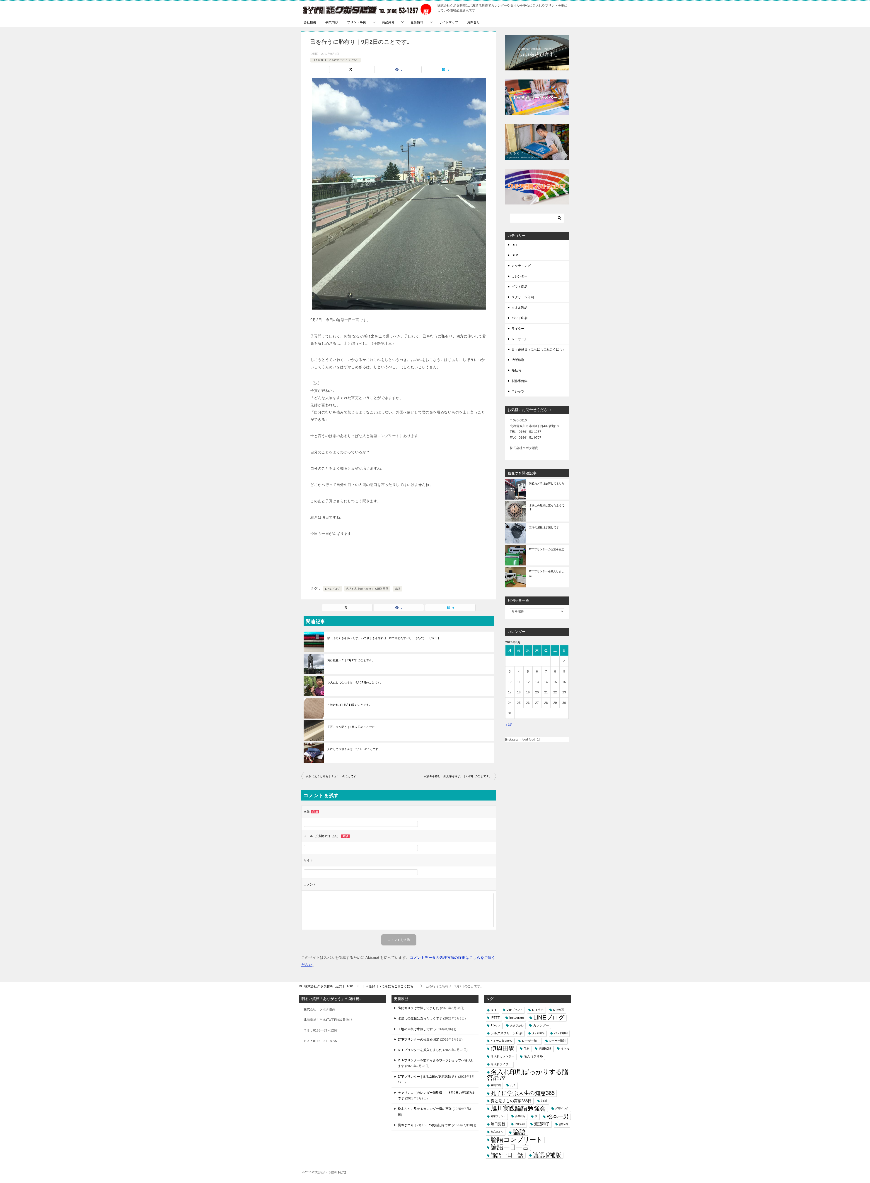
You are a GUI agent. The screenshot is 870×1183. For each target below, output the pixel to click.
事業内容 (331, 22)
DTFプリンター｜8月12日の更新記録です (427, 1076)
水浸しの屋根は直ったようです (546, 507)
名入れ (565, 1048)
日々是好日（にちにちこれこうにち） (335, 60)
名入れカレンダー (502, 1056)
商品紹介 (388, 22)
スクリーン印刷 (523, 297)
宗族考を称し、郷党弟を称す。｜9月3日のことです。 (458, 776)
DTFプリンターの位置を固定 (546, 549)
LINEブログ (332, 588)
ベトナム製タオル (501, 1040)
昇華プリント (498, 1116)
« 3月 (509, 724)
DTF (515, 245)
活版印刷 (518, 360)
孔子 (513, 1085)
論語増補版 (547, 1155)
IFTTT (495, 1017)
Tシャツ (495, 1025)
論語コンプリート (517, 1139)
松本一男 (558, 1116)
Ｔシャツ (518, 391)
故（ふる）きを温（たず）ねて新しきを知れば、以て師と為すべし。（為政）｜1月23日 (383, 638)
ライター (518, 328)
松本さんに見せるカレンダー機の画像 (425, 1109)
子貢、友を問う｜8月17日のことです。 (352, 727)
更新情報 (417, 22)
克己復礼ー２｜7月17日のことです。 (351, 660)
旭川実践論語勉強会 (518, 1108)
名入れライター (501, 1064)
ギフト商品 (519, 287)
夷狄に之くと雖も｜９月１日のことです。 (332, 776)
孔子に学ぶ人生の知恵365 (523, 1093)
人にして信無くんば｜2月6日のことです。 (354, 749)
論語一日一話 (507, 1155)
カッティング (521, 265)
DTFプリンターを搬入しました (546, 573)
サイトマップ (448, 22)
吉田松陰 (545, 1048)
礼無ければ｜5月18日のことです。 (349, 704)
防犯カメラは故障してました (546, 483)
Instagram (516, 1017)
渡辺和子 (542, 1124)
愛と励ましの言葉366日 (511, 1101)
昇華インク (562, 1108)
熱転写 (516, 370)
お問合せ (473, 22)
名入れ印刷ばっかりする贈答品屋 (367, 588)
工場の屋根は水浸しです (544, 527)
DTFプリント (515, 1009)
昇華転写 (520, 1116)
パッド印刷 (519, 318)
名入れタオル (533, 1056)
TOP (328, 986)
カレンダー (519, 276)
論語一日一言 (510, 1147)
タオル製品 (519, 307)
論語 (397, 588)
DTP (515, 255)
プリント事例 (356, 22)
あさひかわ (517, 1025)
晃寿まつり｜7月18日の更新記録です (424, 1125)
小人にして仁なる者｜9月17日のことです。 (355, 682)
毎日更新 (498, 1124)
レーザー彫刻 (557, 1040)
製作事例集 (519, 381)
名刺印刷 (496, 1085)
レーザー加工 (521, 339)
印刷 (526, 1048)
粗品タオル (497, 1131)
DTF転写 (558, 1009)
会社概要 (310, 22)
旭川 (544, 1101)
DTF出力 (538, 1010)
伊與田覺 (502, 1048)
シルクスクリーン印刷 (506, 1033)
